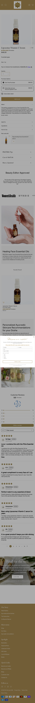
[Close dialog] (33, 336)
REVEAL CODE (17, 361)
